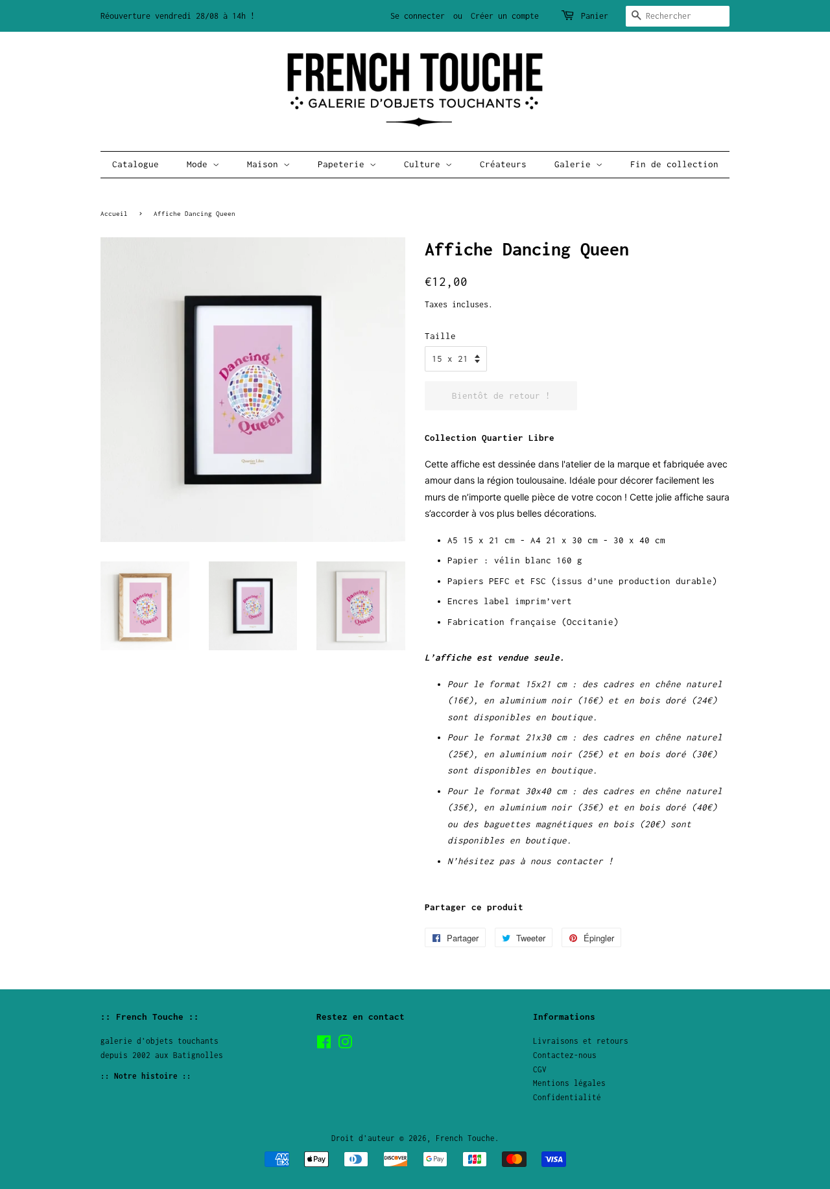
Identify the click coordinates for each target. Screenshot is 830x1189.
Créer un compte (505, 16)
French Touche (465, 1138)
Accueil (114, 213)
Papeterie (344, 164)
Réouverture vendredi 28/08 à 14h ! (178, 16)
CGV (540, 1069)
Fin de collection (674, 164)
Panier (594, 16)
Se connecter (417, 16)
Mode (200, 164)
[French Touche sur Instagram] (345, 1045)
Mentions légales (569, 1083)
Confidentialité (567, 1097)
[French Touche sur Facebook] (323, 1045)
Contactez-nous (565, 1055)
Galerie (575, 164)
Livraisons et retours (580, 1041)
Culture (424, 164)
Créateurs (503, 164)
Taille (440, 336)
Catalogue (135, 164)
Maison (265, 164)
